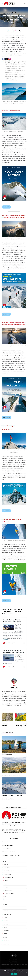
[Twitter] (12, 30)
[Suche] (24, 3)
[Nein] (26, 972)
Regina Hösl (11, 22)
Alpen (14, 12)
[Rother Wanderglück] (9, 4)
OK (12, 974)
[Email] (19, 30)
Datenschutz (18, 959)
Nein (16, 974)
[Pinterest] (16, 30)
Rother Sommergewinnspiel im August (21, 725)
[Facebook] (8, 30)
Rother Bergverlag (19, 822)
